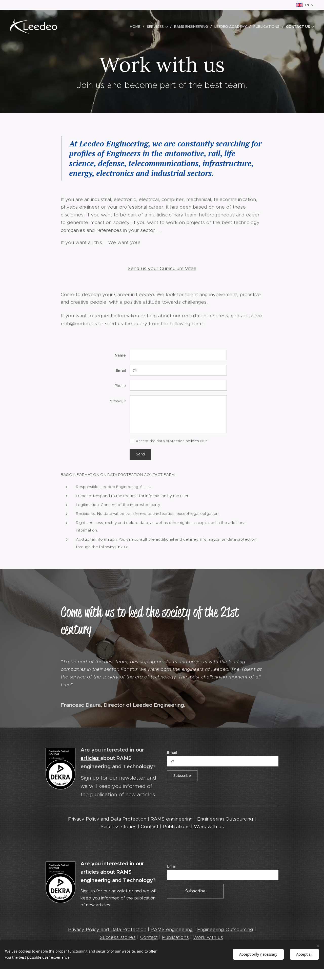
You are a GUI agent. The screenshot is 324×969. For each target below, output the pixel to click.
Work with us (209, 826)
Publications (176, 826)
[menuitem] (136, 26)
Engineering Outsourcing (225, 819)
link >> (122, 546)
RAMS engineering (172, 819)
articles (90, 758)
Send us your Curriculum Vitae (162, 268)
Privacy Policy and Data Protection (107, 819)
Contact (149, 826)
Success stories (118, 826)
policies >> (195, 441)
